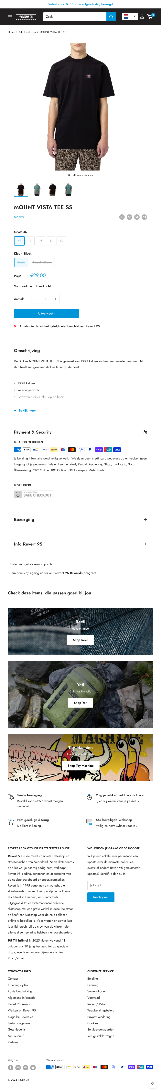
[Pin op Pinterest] (129, 217)
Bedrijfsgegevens (19, 1023)
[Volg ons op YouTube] (33, 1067)
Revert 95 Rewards (20, 1004)
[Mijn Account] (142, 17)
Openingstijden (18, 985)
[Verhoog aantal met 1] (55, 299)
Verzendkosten (96, 991)
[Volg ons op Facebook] (10, 1067)
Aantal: (19, 299)
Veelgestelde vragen (100, 1036)
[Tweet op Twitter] (137, 217)
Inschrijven (101, 897)
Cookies (92, 1023)
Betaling (92, 978)
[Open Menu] (10, 16)
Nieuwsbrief (16, 1036)
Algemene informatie (21, 997)
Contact (13, 978)
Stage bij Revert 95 (20, 1017)
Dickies (19, 217)
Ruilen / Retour (97, 1004)
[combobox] (74, 16)
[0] (149, 16)
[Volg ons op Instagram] (18, 1067)
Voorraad (93, 997)
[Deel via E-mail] (144, 217)
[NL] (130, 16)
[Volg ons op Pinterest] (25, 1067)
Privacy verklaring (99, 1017)
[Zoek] (111, 16)
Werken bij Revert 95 (22, 1010)
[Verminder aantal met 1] (34, 299)
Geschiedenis (16, 1029)
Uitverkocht (46, 313)
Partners (13, 1042)
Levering (92, 985)
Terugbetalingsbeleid (100, 1010)
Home (11, 32)
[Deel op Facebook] (122, 217)
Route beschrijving (20, 991)
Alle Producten (27, 32)
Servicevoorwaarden (100, 1029)
